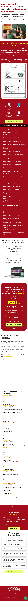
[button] (3, 81)
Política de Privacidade (10, 597)
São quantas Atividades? (12, 544)
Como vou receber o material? (14, 540)
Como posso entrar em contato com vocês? (14, 565)
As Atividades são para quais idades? (13, 554)
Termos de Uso (19, 597)
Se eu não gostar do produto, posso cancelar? (13, 559)
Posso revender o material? (13, 549)
